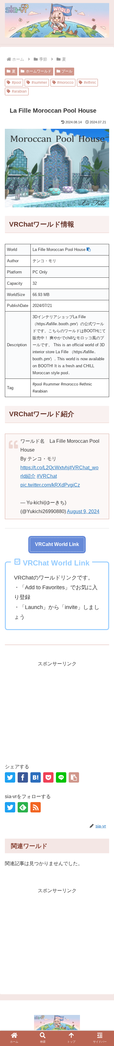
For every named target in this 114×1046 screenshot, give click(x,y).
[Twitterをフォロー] (10, 807)
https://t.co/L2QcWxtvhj (44, 467)
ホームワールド (38, 71)
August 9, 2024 (83, 511)
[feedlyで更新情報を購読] (23, 807)
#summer (39, 82)
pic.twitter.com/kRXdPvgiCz (50, 485)
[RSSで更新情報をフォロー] (35, 807)
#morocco (65, 82)
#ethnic (90, 82)
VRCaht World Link (57, 544)
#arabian (19, 91)
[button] (89, 249)
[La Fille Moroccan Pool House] (35, 777)
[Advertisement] (57, 711)
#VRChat (47, 476)
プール (66, 71)
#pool (16, 82)
